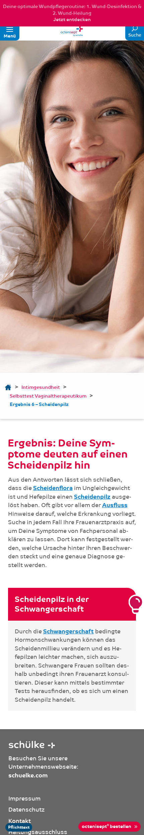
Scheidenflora (53, 488)
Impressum (24, 798)
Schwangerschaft (68, 631)
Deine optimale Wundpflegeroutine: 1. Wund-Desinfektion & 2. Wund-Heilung (72, 13)
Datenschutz (26, 809)
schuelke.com (28, 775)
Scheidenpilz (92, 496)
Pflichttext (18, 827)
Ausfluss (115, 505)
